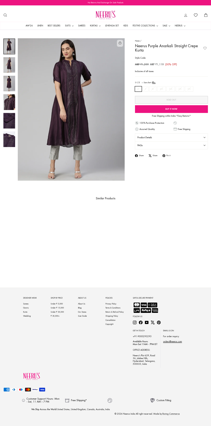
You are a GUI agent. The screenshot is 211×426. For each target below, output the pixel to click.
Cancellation (111, 320)
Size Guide (82, 316)
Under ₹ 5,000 (57, 304)
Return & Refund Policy (115, 312)
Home (137, 41)
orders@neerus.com (172, 341)
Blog (80, 308)
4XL (161, 89)
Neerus (179, 26)
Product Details (144, 137)
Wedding (27, 316)
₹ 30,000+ (55, 316)
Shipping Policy (112, 316)
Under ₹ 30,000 (57, 312)
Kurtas (94, 26)
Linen (40, 26)
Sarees (81, 26)
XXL (189, 89)
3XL (180, 89)
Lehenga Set (112, 26)
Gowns (26, 308)
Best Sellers (54, 26)
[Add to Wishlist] (205, 48)
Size (143, 82)
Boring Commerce (171, 414)
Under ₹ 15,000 (57, 308)
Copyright (109, 324)
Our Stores (82, 312)
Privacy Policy (111, 304)
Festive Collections (144, 26)
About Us (81, 304)
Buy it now (171, 109)
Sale (165, 26)
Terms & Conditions (113, 308)
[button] (21, 265)
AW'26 (29, 26)
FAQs (140, 145)
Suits (68, 26)
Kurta (25, 312)
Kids (126, 26)
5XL (170, 89)
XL (153, 89)
